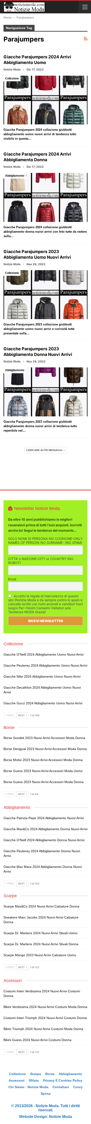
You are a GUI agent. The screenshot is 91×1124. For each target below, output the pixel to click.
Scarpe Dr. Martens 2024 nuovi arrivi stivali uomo (40, 933)
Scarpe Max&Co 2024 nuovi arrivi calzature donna (41, 906)
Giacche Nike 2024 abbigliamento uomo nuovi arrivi (42, 676)
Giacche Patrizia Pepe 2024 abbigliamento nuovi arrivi (44, 818)
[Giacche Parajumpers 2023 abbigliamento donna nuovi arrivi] (46, 391)
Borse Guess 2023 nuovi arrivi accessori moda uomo (43, 771)
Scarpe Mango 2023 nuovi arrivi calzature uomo (40, 955)
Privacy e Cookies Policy (62, 1080)
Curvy (78, 1087)
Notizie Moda (60, 1117)
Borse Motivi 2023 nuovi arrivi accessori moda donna (43, 760)
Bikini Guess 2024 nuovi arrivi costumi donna (37, 1040)
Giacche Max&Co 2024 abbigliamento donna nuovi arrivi (46, 829)
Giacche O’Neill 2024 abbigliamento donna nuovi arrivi (44, 840)
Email (12, 579)
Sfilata (34, 1080)
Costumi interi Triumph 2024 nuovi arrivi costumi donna (45, 1018)
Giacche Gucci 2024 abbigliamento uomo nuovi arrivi (43, 703)
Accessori (16, 1080)
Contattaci (60, 1087)
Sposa (46, 1093)
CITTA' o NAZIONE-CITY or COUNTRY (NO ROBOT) (41, 561)
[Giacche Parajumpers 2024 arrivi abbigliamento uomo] (46, 100)
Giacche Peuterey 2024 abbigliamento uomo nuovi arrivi (45, 665)
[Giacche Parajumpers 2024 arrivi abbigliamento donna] (46, 197)
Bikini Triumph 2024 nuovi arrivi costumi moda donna (43, 1029)
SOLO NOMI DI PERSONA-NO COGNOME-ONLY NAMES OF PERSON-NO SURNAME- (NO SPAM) (45, 541)
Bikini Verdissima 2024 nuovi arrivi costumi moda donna (45, 1007)
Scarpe (35, 1074)
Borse (50, 1074)
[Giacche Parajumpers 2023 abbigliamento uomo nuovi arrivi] (46, 294)
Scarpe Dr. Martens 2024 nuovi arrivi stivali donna (41, 944)
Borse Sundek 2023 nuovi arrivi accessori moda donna (44, 738)
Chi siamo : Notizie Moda (28, 1087)
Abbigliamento (14, 175)
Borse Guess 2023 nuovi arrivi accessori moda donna (44, 782)
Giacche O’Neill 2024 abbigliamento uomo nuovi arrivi (44, 654)
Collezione (12, 78)
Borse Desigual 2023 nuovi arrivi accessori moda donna (45, 749)
